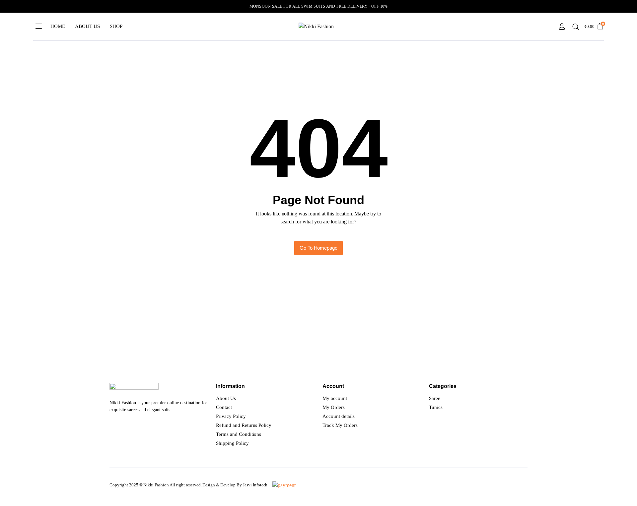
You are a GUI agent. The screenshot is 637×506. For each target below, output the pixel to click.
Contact (224, 407)
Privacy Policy (231, 416)
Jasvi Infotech (255, 484)
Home (57, 26)
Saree (434, 398)
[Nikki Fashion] (318, 27)
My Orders (333, 407)
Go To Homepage (319, 248)
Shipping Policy (232, 443)
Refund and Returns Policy (243, 425)
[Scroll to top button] (622, 491)
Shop (116, 26)
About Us (87, 26)
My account (334, 398)
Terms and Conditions (238, 434)
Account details (338, 416)
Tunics (436, 407)
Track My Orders (340, 425)
